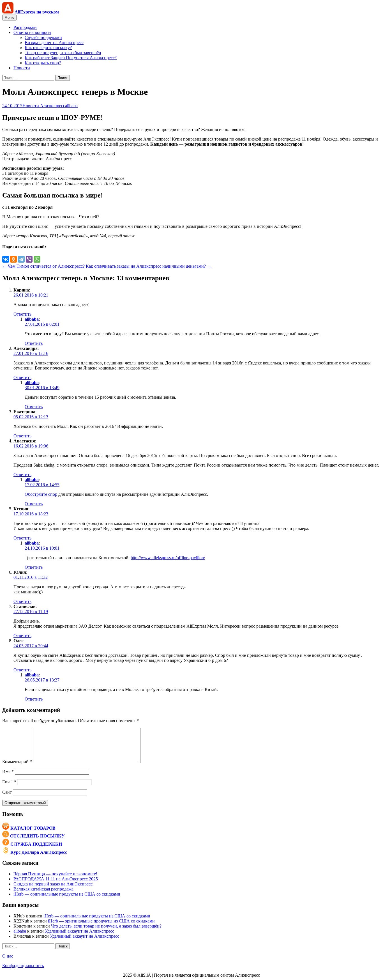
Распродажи (25, 27)
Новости (21, 67)
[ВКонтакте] (5, 259)
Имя (8, 771)
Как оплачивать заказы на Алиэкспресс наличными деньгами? (148, 266)
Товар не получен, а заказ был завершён (63, 52)
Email (9, 781)
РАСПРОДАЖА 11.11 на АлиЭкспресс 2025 (55, 878)
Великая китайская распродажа (43, 889)
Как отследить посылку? (48, 47)
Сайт (7, 792)
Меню (9, 17)
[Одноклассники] (13, 259)
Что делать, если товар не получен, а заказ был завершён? (106, 926)
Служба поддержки (43, 37)
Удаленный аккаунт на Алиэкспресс (79, 931)
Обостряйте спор (41, 494)
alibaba (71, 105)
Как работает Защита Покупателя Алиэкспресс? (71, 57)
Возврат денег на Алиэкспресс (54, 42)
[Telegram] (21, 259)
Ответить (22, 314)
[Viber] (29, 259)
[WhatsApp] (37, 259)
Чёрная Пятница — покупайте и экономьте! (55, 873)
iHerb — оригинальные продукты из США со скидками (66, 894)
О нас (7, 956)
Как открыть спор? (43, 62)
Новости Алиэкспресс (43, 105)
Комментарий (17, 761)
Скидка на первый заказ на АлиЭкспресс (53, 884)
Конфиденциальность (23, 965)
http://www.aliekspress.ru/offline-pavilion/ (168, 557)
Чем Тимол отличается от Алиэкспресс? (43, 266)
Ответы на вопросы (32, 32)
